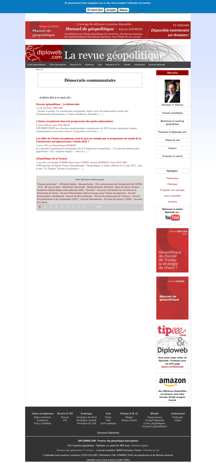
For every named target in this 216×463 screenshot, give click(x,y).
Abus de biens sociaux (127, 187)
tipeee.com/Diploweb (172, 366)
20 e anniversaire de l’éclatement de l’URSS (118, 184)
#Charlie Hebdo (68, 184)
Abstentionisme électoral (100, 187)
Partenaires (172, 178)
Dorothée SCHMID (59, 162)
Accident (90, 190)
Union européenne (57, 65)
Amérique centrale (86, 420)
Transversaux (154, 417)
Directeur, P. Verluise (172, 105)
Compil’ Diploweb (154, 420)
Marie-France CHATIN (79, 162)
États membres (42, 417)
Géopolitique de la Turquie (51, 158)
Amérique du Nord (86, 417)
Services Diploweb (157, 65)
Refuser (124, 10)
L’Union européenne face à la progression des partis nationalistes (74, 121)
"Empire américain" (47, 184)
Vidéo (178, 420)
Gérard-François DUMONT (64, 145)
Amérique (89, 65)
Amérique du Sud (86, 423)
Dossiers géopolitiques (154, 426)
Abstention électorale (73, 187)
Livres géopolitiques (154, 423)
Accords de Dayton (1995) (118, 199)
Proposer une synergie (172, 190)
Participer (172, 184)
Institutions (42, 420)
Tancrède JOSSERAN (99, 162)
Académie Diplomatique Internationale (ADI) (60, 190)
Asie (100, 65)
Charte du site (172, 140)
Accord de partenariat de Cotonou (112, 196)
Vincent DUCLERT (118, 162)
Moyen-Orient (129, 420)
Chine (108, 417)
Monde (127, 65)
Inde (108, 420)
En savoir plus (95, 10)
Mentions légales (140, 445)
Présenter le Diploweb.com (172, 132)
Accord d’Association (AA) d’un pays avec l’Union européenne (93, 193)
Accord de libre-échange (79, 196)
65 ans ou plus (52, 187)
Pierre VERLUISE (55, 107)
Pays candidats (42, 423)
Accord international (91, 199)
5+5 (40, 187)
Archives (172, 201)
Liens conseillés (172, 195)
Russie (65, 417)
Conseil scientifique (172, 113)
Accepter (111, 10)
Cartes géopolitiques (36, 65)
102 (98, 207)
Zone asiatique (108, 423)
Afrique (129, 417)
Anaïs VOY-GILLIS (61, 125)
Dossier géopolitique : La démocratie (57, 104)
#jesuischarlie (85, 184)
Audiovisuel (139, 65)
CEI (65, 420)
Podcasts (177, 417)
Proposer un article (172, 156)
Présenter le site (151, 450)
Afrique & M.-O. (113, 65)
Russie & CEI (75, 65)
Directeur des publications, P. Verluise (75, 450)
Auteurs (172, 148)
